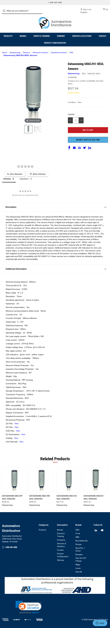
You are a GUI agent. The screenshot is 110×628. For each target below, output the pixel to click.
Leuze (78, 568)
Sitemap (60, 560)
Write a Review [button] (39, 174)
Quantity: (71, 114)
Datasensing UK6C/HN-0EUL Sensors (39, 497)
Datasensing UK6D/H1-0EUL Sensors (94, 497)
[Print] (79, 148)
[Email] (74, 148)
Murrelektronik (81, 541)
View (16, 423)
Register (83, 12)
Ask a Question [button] (16, 174)
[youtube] (102, 530)
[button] (55, 207)
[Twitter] (84, 148)
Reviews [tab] (7, 178)
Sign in (86, 9)
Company (61, 36)
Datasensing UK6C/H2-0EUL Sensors (66, 497)
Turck (77, 533)
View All (78, 572)
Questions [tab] (24, 178)
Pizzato (78, 544)
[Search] (5, 11)
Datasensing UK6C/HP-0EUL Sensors (12, 497)
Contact (102, 36)
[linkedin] (96, 530)
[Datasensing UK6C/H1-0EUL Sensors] (28, 129)
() (106, 9)
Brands (23, 36)
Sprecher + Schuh (80, 549)
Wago (77, 564)
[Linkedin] (89, 148)
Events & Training (42, 36)
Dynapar (79, 554)
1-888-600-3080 (11, 547)
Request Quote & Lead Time (88, 140)
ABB (77, 537)
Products (8, 36)
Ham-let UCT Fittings (81, 559)
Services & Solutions (81, 36)
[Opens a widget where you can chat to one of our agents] (100, 623)
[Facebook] (69, 148)
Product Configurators (55, 43)
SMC (77, 530)
